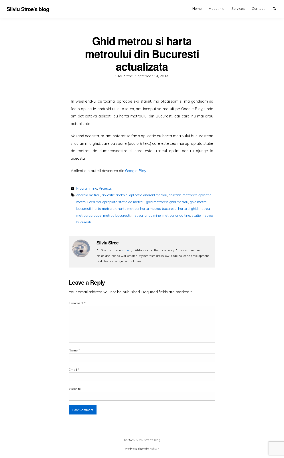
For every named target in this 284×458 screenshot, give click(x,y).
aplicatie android (115, 195)
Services (238, 8)
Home (197, 8)
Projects (105, 188)
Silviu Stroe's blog (148, 440)
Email (74, 370)
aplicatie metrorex (183, 195)
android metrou (88, 195)
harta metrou (128, 208)
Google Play (135, 170)
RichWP (154, 448)
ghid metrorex (157, 202)
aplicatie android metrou (148, 195)
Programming (86, 188)
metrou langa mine (146, 215)
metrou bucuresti (116, 215)
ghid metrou (178, 202)
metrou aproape (89, 215)
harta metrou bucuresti (158, 208)
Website (75, 389)
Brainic (126, 250)
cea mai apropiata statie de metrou (116, 202)
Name (74, 350)
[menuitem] (197, 8)
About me (216, 8)
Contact (258, 8)
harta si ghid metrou (194, 208)
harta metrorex (104, 208)
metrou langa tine (176, 215)
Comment (77, 303)
